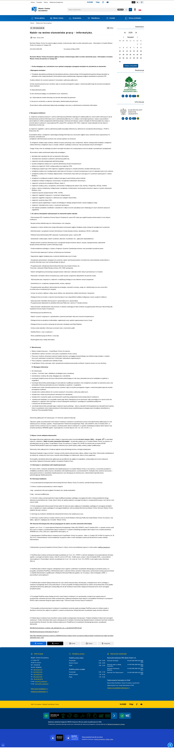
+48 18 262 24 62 (37, 672)
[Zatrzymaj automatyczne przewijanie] (130, 96)
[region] (130, 49)
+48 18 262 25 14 (37, 674)
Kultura (46, 2)
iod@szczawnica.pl (104, 547)
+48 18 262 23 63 (37, 676)
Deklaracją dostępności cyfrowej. (116, 724)
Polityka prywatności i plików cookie (103, 739)
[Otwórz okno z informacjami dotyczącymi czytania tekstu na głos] (31, 28)
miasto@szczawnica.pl (41, 681)
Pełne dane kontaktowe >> (39, 689)
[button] (90, 2)
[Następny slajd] (126, 96)
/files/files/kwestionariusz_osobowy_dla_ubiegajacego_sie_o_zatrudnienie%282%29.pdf (56, 628)
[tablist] (137, 2)
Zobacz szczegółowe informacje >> (118, 688)
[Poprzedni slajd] (123, 96)
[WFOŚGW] (130, 84)
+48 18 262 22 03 (37, 669)
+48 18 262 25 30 (38, 679)
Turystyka (39, 2)
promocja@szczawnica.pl (41, 684)
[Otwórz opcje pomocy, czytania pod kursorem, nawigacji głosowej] (170, 745)
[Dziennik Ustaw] (130, 111)
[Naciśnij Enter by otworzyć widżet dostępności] (135, 10)
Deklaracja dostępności (56, 2)
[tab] (133, 2)
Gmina (33, 2)
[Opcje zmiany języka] (140, 10)
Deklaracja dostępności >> (39, 691)
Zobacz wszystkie (130, 66)
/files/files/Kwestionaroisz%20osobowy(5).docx (44, 631)
